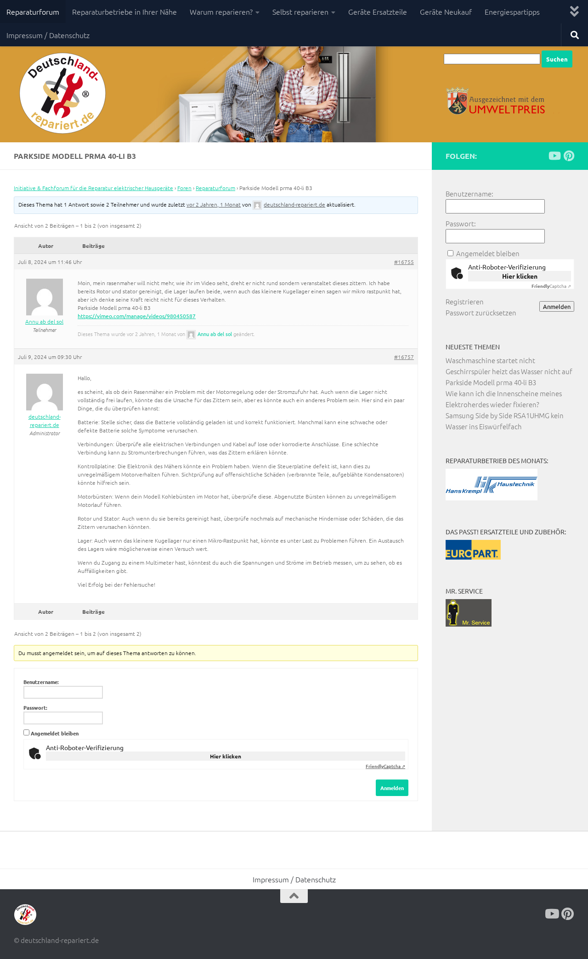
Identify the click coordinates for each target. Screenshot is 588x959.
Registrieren (465, 301)
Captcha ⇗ (385, 766)
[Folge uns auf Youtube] (554, 155)
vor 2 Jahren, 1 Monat (214, 204)
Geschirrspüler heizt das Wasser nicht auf (509, 371)
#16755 (404, 261)
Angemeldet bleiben (55, 733)
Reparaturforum (32, 11)
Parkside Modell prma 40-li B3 (491, 382)
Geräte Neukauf (446, 11)
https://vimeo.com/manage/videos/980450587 (137, 316)
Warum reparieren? (221, 11)
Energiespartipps (512, 11)
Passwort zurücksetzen (481, 312)
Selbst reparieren (300, 11)
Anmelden (392, 787)
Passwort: (35, 707)
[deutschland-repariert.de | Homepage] (61, 94)
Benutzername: (41, 681)
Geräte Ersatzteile (377, 11)
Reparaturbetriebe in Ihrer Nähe (124, 11)
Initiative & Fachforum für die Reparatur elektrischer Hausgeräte (93, 187)
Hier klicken (225, 756)
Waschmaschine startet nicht (490, 360)
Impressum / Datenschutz (48, 35)
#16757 (404, 356)
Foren (184, 187)
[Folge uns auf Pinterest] (568, 155)
